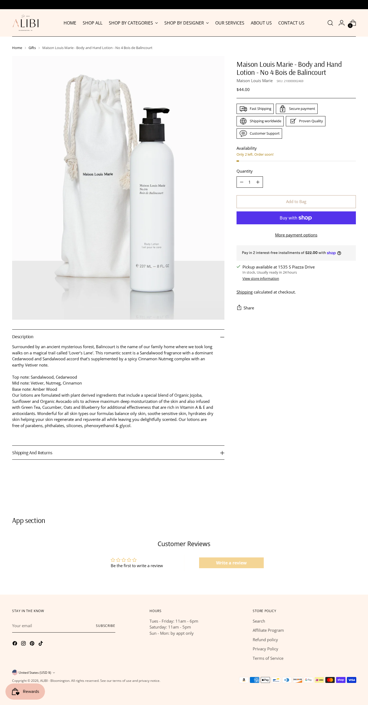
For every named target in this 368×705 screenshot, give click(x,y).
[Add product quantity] (258, 182)
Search (259, 621)
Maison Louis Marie (255, 80)
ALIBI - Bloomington (55, 681)
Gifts (32, 47)
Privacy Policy (265, 648)
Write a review (231, 563)
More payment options (296, 235)
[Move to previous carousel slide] (338, 495)
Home (17, 47)
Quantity (245, 171)
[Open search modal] (330, 23)
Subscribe (105, 626)
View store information (260, 278)
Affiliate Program (268, 630)
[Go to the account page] (341, 23)
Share (249, 307)
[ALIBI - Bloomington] (25, 23)
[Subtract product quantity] (242, 182)
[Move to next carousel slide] (351, 495)
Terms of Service (268, 658)
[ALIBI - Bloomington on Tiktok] (41, 644)
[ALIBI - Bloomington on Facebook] (15, 644)
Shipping (245, 292)
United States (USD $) (35, 673)
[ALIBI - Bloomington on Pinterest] (32, 644)
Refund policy (265, 639)
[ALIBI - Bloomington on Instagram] (24, 644)
